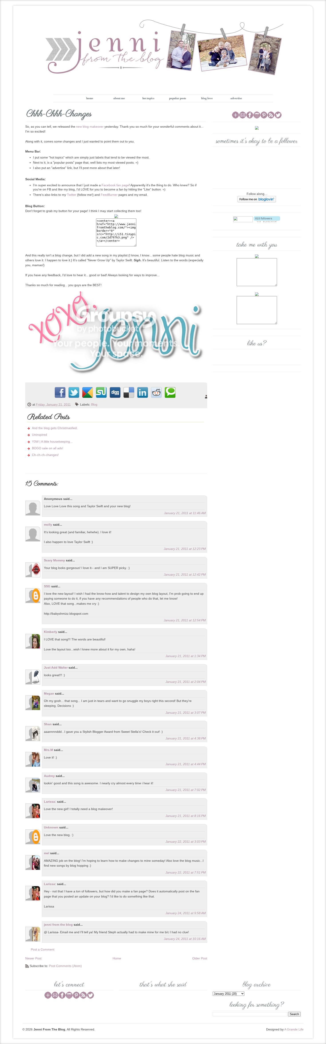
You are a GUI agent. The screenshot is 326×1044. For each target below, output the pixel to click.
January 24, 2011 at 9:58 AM (185, 913)
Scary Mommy (54, 560)
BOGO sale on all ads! (47, 448)
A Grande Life (294, 1029)
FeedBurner (109, 194)
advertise (236, 98)
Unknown (51, 827)
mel (46, 853)
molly (48, 524)
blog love (207, 98)
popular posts (177, 98)
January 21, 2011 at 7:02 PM (185, 790)
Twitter (71, 194)
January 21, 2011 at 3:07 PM (185, 712)
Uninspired (39, 434)
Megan (49, 693)
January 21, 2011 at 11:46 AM (185, 513)
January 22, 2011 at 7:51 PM (185, 872)
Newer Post (33, 958)
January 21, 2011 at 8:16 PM (185, 816)
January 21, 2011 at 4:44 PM (185, 764)
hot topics (148, 98)
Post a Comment (42, 949)
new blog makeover (90, 126)
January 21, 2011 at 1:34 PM (185, 656)
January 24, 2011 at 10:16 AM (185, 939)
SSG (47, 586)
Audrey (49, 776)
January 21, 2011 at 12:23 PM (185, 549)
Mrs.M (48, 750)
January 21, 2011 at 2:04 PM (185, 681)
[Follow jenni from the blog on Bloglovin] (257, 199)
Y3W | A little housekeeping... (52, 441)
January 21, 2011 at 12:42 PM (185, 574)
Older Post (199, 958)
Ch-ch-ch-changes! (45, 455)
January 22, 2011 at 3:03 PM (185, 841)
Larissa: (50, 801)
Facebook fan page (115, 185)
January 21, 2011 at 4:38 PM (185, 738)
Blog (94, 404)
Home (117, 958)
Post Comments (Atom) (65, 966)
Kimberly (50, 632)
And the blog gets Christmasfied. (55, 428)
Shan (48, 724)
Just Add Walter (56, 667)
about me (119, 98)
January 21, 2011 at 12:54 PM (185, 620)
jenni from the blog (58, 924)
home (89, 98)
